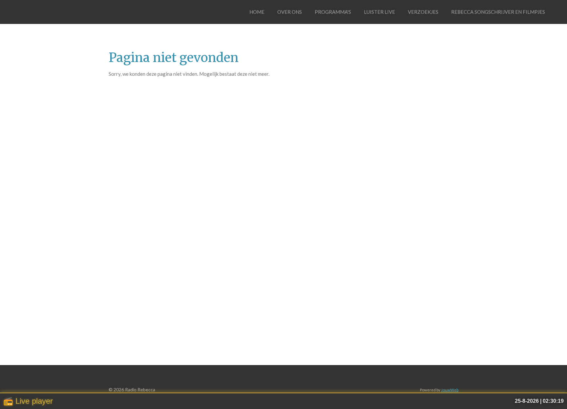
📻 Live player (28, 401)
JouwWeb (449, 389)
